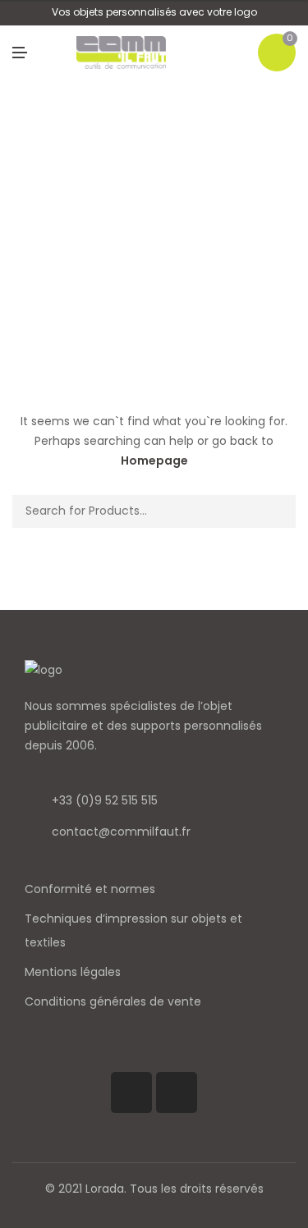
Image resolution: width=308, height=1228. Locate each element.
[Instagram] (176, 1092)
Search (278, 511)
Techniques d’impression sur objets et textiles (133, 930)
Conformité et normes (90, 889)
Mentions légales (73, 972)
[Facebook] (131, 1092)
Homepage (154, 460)
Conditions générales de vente (113, 1001)
